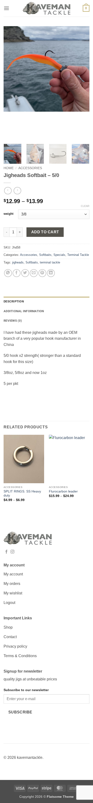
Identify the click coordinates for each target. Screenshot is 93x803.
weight (8, 213)
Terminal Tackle (78, 255)
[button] (6, 8)
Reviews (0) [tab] (13, 320)
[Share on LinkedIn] (51, 273)
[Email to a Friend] (34, 273)
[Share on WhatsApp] (8, 273)
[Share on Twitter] (25, 273)
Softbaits (45, 255)
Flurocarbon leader (63, 491)
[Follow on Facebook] (6, 552)
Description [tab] (14, 301)
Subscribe (20, 712)
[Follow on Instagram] (12, 552)
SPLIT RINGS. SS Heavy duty (22, 493)
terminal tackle (50, 262)
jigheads (18, 262)
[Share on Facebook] (17, 273)
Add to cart (45, 232)
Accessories (30, 168)
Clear (85, 206)
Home (9, 168)
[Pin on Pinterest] (42, 273)
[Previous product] (17, 190)
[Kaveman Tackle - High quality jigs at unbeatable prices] (46, 8)
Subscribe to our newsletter (26, 690)
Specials (59, 255)
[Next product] (7, 190)
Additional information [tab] (24, 311)
